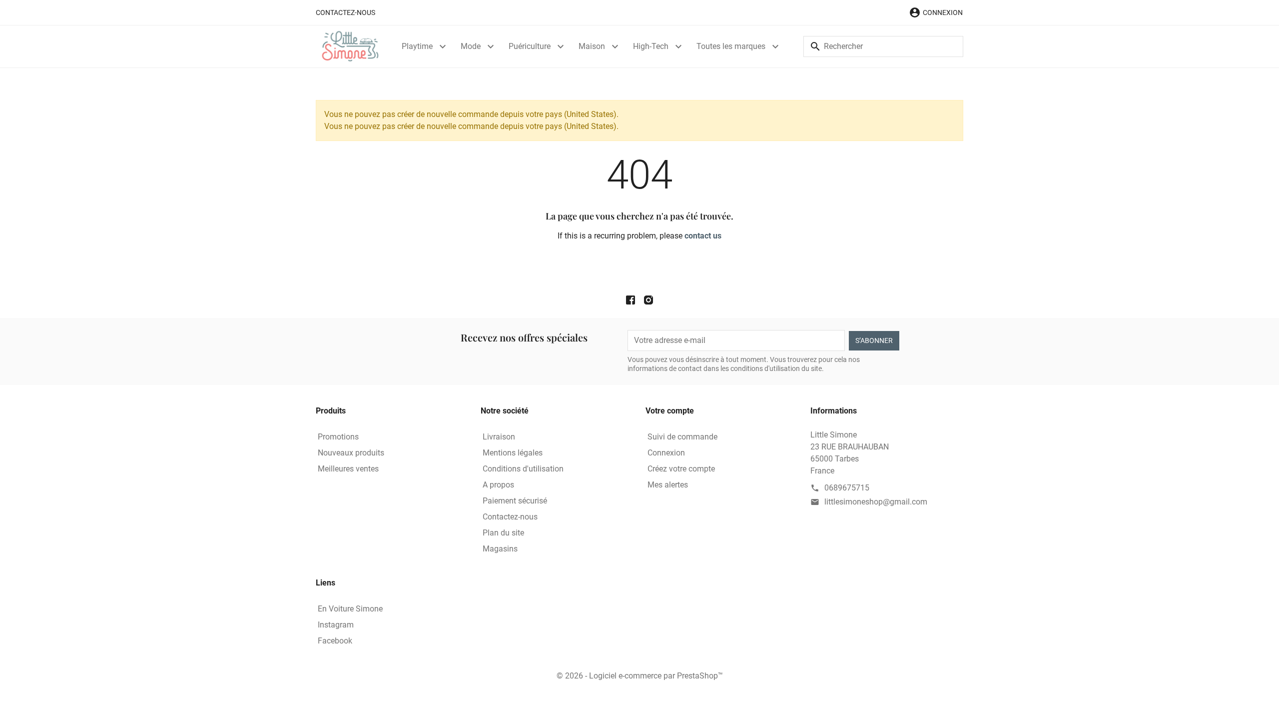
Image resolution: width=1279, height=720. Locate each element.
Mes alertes (667, 485)
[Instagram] (648, 300)
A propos (498, 485)
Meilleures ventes (348, 469)
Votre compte (669, 411)
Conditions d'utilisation (523, 469)
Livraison (499, 437)
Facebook (335, 641)
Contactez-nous (345, 12)
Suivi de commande (682, 437)
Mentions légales (513, 453)
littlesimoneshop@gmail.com (875, 501)
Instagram (336, 625)
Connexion (666, 453)
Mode (471, 46)
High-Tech (650, 46)
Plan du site (503, 533)
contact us (702, 235)
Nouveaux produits (351, 453)
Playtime (417, 46)
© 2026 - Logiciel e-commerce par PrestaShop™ (640, 675)
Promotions (338, 437)
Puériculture (530, 46)
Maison (592, 46)
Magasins (500, 549)
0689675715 (846, 487)
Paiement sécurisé (515, 501)
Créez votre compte (681, 469)
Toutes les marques (730, 46)
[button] (935, 12)
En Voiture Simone (350, 609)
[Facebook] (631, 300)
